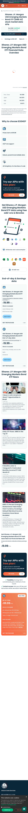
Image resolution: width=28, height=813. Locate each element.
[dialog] (14, 804)
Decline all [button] (20, 810)
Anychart (25, 87)
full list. (21, 627)
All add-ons (15, 270)
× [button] (26, 796)
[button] (14, 805)
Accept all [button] (7, 810)
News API (22, 39)
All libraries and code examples (15, 250)
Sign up (24, 5)
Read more (19, 803)
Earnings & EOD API (11, 39)
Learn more (16, 2)
